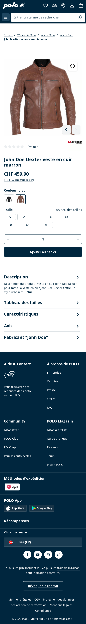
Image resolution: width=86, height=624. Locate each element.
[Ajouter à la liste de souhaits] (72, 66)
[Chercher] (80, 17)
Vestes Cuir (66, 35)
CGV (37, 599)
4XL (28, 225)
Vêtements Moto (26, 35)
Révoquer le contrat (43, 586)
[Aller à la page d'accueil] (14, 5)
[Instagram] (48, 555)
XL (54, 217)
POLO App (11, 447)
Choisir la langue (15, 532)
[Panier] (81, 5)
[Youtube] (38, 555)
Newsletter (11, 430)
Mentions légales (19, 599)
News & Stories (57, 430)
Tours (51, 456)
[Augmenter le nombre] (78, 239)
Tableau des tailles (68, 210)
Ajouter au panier (43, 252)
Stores (51, 399)
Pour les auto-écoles (17, 456)
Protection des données (59, 599)
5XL (45, 225)
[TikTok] (59, 555)
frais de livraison (68, 568)
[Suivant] (76, 129)
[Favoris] (46, 5)
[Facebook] (27, 555)
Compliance (43, 610)
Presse (51, 390)
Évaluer (33, 147)
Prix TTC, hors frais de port (19, 179)
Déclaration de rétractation (28, 605)
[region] (43, 96)
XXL (67, 217)
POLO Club (11, 438)
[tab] (42, 284)
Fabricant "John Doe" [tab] (26, 337)
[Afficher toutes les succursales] (63, 5)
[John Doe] (75, 147)
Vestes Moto (48, 35)
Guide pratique (57, 438)
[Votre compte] (72, 5)
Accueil (8, 35)
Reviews (52, 447)
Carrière (52, 381)
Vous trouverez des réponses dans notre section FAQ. (18, 391)
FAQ (49, 407)
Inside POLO (55, 465)
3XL (14, 225)
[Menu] (6, 17)
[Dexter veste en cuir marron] (43, 97)
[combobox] (43, 17)
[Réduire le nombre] (8, 239)
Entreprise (54, 372)
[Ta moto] (54, 5)
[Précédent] (66, 129)
